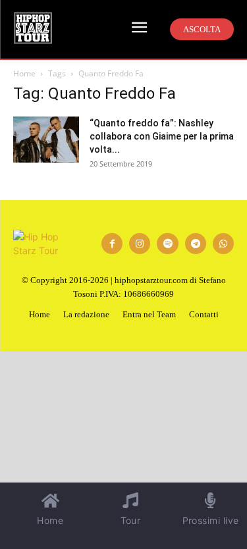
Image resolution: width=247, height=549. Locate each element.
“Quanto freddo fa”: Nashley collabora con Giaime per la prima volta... (162, 136)
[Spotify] (167, 243)
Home (24, 73)
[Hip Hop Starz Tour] (33, 28)
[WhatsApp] (223, 243)
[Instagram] (139, 243)
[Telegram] (195, 243)
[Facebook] (112, 243)
